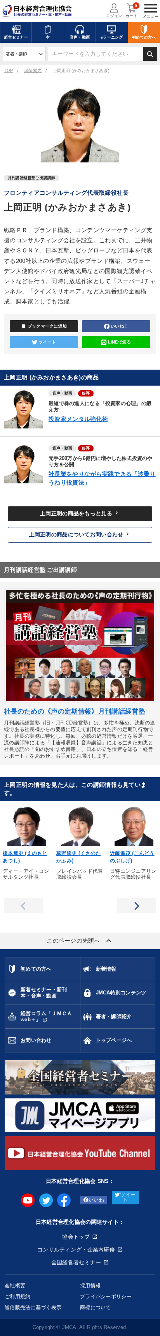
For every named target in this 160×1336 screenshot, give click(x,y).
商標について (95, 1307)
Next (136, 905)
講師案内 (33, 70)
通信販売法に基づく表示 (33, 1307)
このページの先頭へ (80, 940)
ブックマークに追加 (44, 326)
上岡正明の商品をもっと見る (80, 512)
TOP (8, 70)
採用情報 (90, 1285)
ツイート (47, 342)
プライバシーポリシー (106, 1296)
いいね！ (119, 326)
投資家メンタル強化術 (78, 419)
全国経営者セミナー (76, 1262)
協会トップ (76, 1237)
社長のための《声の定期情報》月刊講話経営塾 (74, 711)
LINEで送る (119, 342)
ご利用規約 (17, 1296)
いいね (96, 1200)
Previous (23, 905)
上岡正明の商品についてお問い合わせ (80, 534)
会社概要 (15, 1285)
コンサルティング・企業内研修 (76, 1249)
